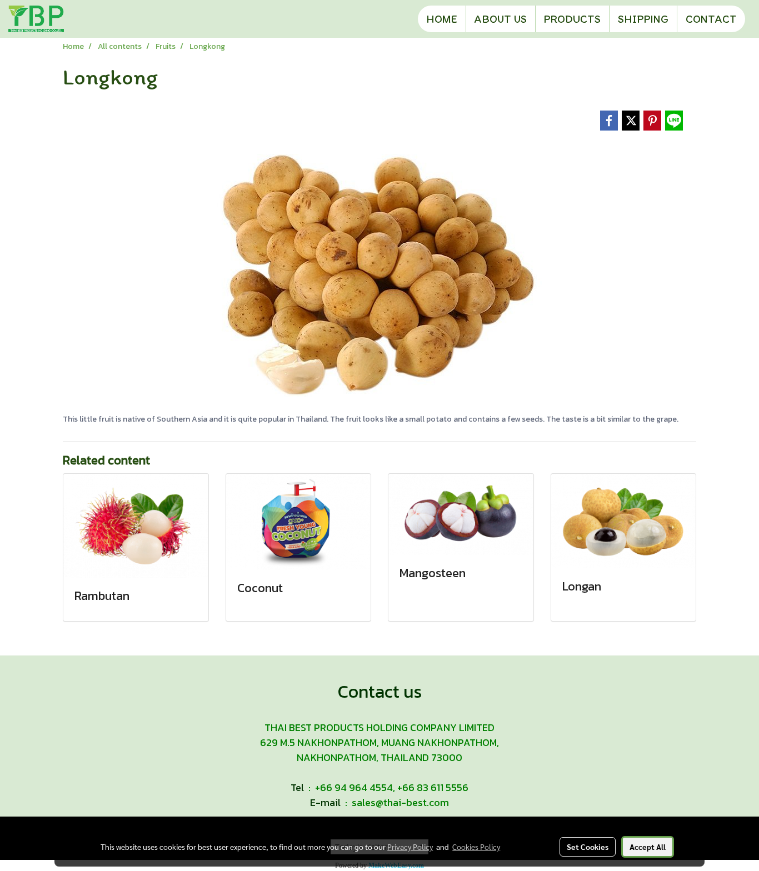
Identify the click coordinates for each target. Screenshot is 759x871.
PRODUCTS (572, 19)
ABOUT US (501, 19)
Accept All (648, 847)
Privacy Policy (410, 847)
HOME (441, 19)
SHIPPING (643, 19)
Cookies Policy (476, 847)
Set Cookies (587, 847)
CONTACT (711, 19)
